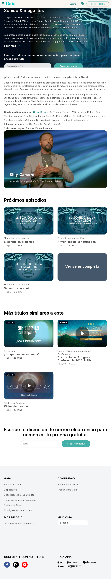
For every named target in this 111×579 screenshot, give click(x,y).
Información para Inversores (19, 523)
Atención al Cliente (68, 484)
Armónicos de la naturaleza (77, 241)
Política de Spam (13, 505)
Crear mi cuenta (69, 66)
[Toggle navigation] (3, 3)
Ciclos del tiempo (16, 406)
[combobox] (73, 522)
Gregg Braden (73, 17)
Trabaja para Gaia (67, 489)
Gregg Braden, (41, 112)
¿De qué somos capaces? (22, 354)
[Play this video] (29, 333)
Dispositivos (10, 489)
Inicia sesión (98, 3)
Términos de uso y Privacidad (20, 500)
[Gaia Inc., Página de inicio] (11, 3)
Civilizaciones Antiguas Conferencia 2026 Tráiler (75, 359)
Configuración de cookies (18, 510)
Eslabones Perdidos (14, 403)
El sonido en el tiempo (19, 241)
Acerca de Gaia (12, 484)
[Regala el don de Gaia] (82, 3)
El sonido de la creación (17, 238)
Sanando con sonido (18, 288)
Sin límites (9, 351)
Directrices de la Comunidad (19, 494)
